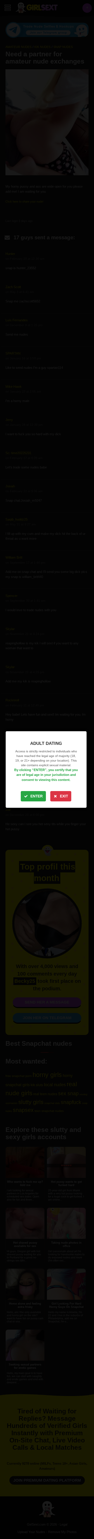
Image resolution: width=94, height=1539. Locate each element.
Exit (64, 796)
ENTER (36, 796)
